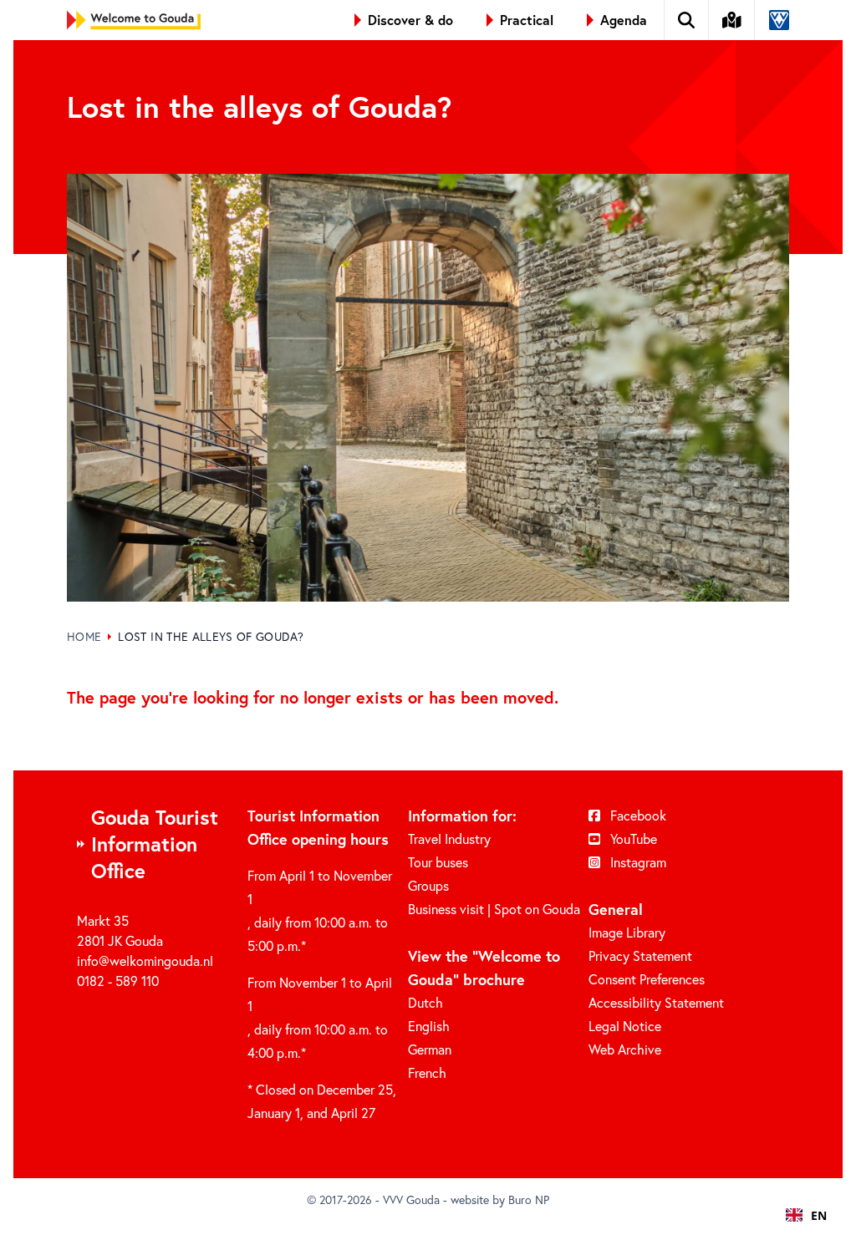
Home (84, 636)
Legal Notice (624, 1025)
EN (819, 1215)
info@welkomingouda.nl (145, 960)
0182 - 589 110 (118, 980)
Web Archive (624, 1049)
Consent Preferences (646, 979)
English (429, 1025)
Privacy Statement (640, 955)
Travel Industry (449, 838)
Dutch (425, 1002)
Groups (428, 885)
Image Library (626, 932)
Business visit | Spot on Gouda (494, 908)
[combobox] (806, 1215)
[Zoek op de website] (687, 20)
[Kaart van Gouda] (732, 20)
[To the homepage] (134, 20)
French (427, 1072)
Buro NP (528, 1199)
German (429, 1049)
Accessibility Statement (656, 1002)
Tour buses (438, 862)
